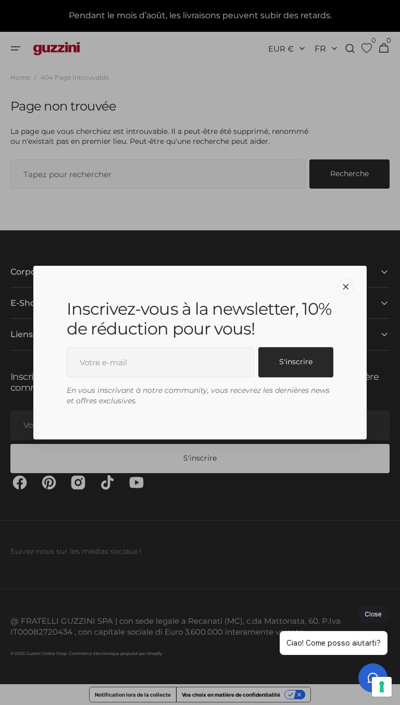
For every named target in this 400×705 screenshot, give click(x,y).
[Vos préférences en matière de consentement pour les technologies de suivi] (382, 687)
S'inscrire (295, 362)
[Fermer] (346, 286)
